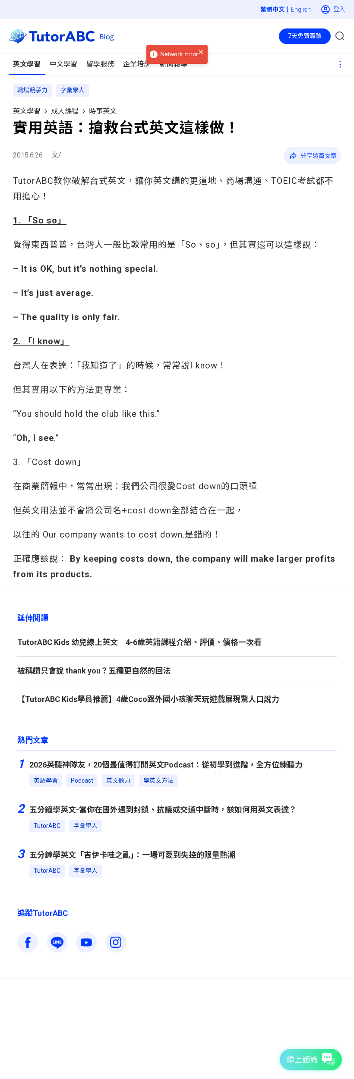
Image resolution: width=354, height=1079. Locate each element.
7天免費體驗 (305, 35)
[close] (201, 52)
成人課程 (65, 111)
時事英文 (103, 111)
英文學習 (27, 111)
